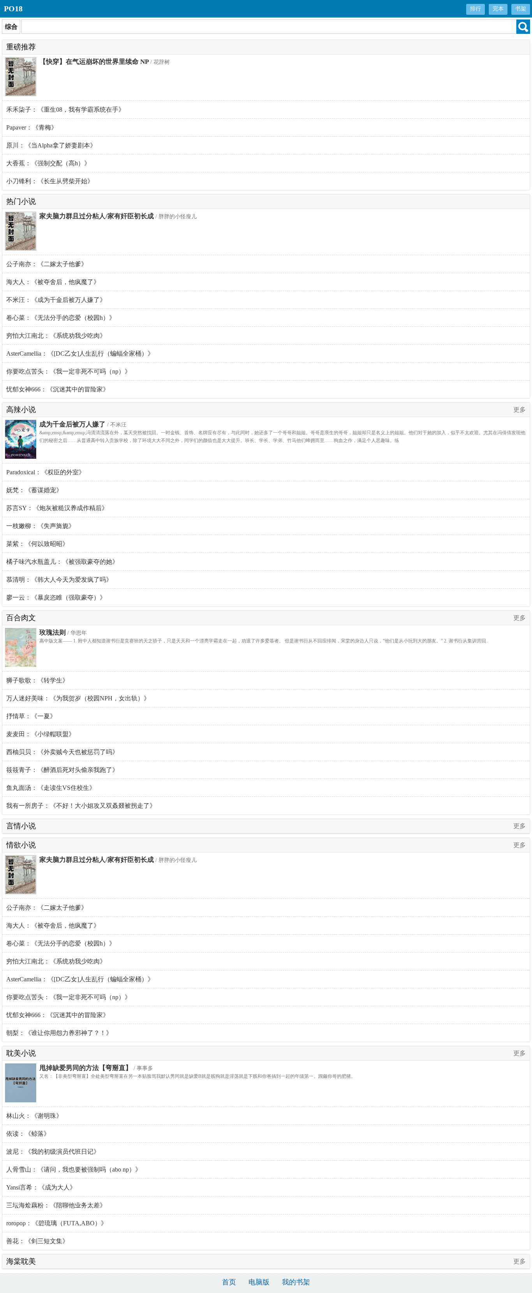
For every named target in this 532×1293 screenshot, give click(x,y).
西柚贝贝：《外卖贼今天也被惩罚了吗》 (62, 752)
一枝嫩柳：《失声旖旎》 (40, 526)
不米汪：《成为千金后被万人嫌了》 (56, 299)
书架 (520, 9)
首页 (229, 1282)
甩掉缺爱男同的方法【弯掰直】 (85, 1068)
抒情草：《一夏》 (31, 716)
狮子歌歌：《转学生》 (37, 680)
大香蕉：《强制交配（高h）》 (48, 163)
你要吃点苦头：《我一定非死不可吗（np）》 (68, 371)
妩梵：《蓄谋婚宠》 (34, 490)
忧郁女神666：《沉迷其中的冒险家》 (57, 389)
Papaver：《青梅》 (31, 127)
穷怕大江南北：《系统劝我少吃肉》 (56, 335)
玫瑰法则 (52, 632)
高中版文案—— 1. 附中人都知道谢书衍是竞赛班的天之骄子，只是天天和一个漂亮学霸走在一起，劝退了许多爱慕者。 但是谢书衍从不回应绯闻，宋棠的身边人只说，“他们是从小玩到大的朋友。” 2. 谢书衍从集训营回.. (263, 641)
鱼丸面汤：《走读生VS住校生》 (50, 787)
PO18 (13, 8)
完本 (498, 9)
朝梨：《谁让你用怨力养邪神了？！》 (59, 1033)
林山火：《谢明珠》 (34, 1115)
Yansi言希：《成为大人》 (41, 1187)
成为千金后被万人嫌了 (72, 424)
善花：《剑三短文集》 (37, 1241)
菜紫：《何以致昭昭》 (37, 543)
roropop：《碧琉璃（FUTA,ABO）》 (56, 1223)
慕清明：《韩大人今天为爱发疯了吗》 (59, 579)
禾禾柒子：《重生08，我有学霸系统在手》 (65, 109)
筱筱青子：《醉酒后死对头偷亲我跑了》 (62, 770)
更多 (519, 409)
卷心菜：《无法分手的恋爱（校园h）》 (60, 317)
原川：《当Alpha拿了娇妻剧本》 (51, 145)
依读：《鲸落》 (28, 1133)
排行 (475, 9)
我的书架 (296, 1282)
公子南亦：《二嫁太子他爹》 (46, 264)
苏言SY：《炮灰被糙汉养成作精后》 (57, 508)
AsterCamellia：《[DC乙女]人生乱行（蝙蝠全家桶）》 (80, 353)
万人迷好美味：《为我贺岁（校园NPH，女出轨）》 (78, 698)
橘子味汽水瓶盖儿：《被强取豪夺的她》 (62, 561)
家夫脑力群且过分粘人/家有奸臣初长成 (96, 216)
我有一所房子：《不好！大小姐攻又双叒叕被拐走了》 (81, 805)
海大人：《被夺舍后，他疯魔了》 (53, 282)
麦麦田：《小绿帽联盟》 (40, 734)
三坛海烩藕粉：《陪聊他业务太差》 (56, 1205)
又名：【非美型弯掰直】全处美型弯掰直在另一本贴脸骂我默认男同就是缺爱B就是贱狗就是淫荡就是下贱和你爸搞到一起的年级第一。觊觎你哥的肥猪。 (197, 1076)
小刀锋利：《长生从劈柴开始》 (49, 181)
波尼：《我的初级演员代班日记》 (53, 1151)
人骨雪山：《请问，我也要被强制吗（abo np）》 (73, 1169)
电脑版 (259, 1282)
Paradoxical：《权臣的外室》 (45, 472)
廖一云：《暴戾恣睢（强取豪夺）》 (56, 597)
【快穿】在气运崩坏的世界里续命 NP (94, 61)
